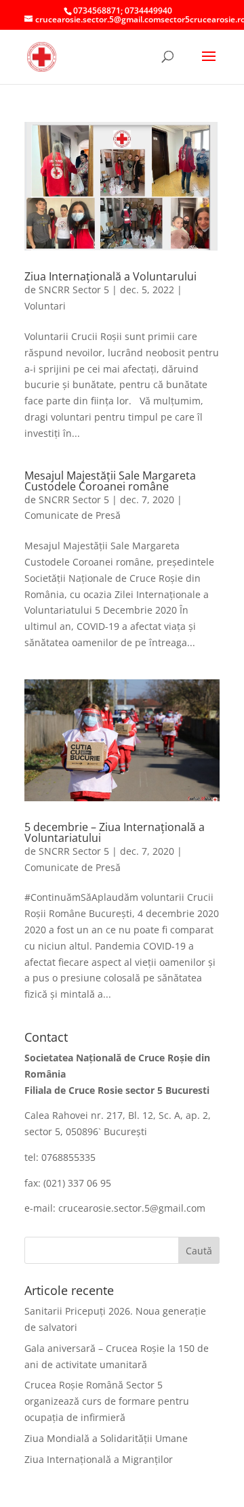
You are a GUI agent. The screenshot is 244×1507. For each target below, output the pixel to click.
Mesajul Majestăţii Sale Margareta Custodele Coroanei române (110, 481)
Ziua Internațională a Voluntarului (110, 276)
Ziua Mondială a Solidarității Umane (106, 1438)
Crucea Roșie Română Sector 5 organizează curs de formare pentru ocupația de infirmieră (106, 1401)
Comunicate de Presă (72, 515)
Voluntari (45, 305)
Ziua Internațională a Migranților (98, 1459)
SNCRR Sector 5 (74, 289)
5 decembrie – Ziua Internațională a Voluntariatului (114, 832)
